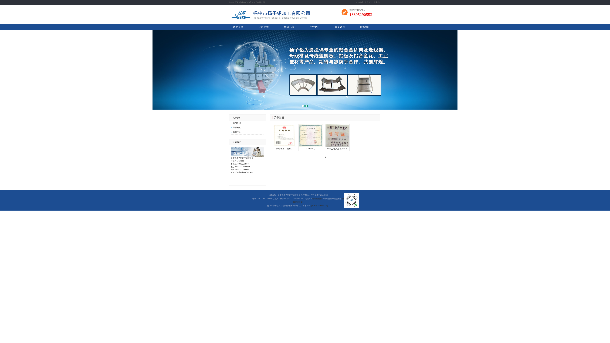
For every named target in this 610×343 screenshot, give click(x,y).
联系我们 (377, 2)
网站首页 (238, 27)
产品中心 (314, 27)
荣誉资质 (340, 27)
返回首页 (368, 2)
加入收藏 (359, 2)
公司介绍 (263, 27)
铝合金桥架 (317, 199)
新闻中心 (289, 27)
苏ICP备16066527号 (319, 206)
